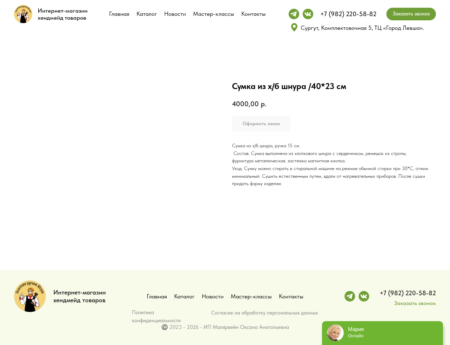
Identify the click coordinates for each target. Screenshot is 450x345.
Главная (119, 13)
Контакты (253, 13)
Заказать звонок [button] (415, 303)
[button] (411, 14)
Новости (175, 13)
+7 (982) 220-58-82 (348, 14)
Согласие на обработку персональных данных (264, 313)
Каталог (146, 13)
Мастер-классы (213, 13)
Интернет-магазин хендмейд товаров (63, 14)
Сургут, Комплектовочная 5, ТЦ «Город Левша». (362, 27)
